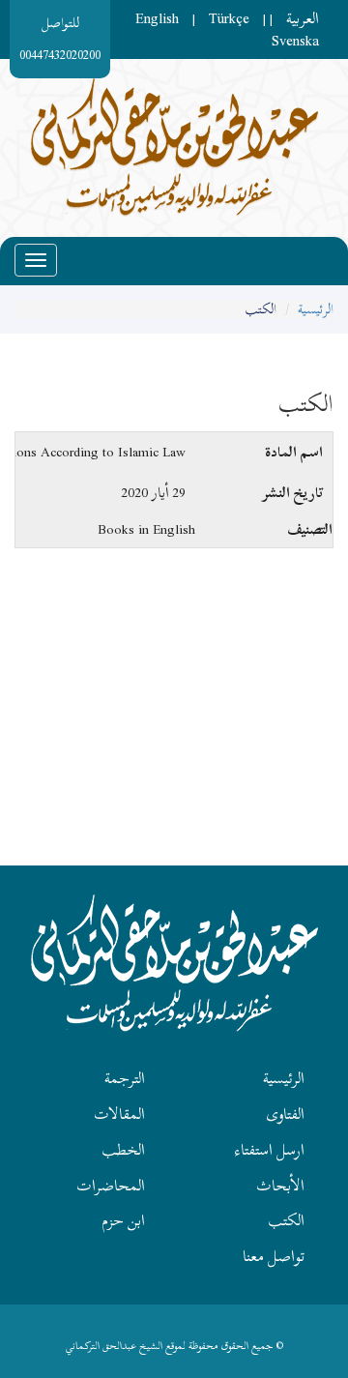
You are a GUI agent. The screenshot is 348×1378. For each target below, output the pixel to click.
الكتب (286, 1220)
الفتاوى (285, 1114)
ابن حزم (123, 1220)
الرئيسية (316, 309)
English (157, 18)
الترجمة (124, 1078)
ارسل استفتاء (269, 1149)
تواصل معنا (273, 1256)
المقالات (119, 1114)
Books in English (146, 528)
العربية (302, 18)
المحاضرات (110, 1185)
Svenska (295, 40)
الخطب (123, 1149)
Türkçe (229, 18)
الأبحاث (280, 1185)
